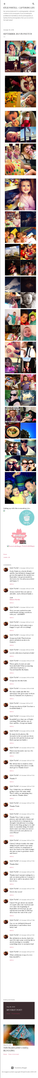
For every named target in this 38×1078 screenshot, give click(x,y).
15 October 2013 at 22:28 (26, 731)
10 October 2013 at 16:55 (26, 688)
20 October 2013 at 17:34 (27, 814)
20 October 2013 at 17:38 (27, 920)
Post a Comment (13, 1054)
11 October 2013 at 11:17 (26, 703)
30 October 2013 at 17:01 (26, 952)
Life (9, 557)
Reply (12, 584)
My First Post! (14, 1009)
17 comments (16, 1013)
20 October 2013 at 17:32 (26, 747)
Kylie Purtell (14, 568)
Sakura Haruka (15, 599)
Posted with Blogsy (28, 546)
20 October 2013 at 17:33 (26, 786)
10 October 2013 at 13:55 (26, 677)
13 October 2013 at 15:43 (26, 716)
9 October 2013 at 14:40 (26, 622)
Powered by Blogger (20, 1068)
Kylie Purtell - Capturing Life (19, 7)
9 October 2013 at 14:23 (26, 607)
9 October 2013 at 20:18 (26, 650)
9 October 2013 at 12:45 (26, 568)
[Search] (33, 3)
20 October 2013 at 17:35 (26, 861)
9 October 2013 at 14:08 (26, 588)
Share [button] (5, 554)
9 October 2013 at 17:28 (26, 635)
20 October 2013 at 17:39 (26, 935)
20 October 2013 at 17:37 (26, 899)
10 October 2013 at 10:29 (26, 661)
